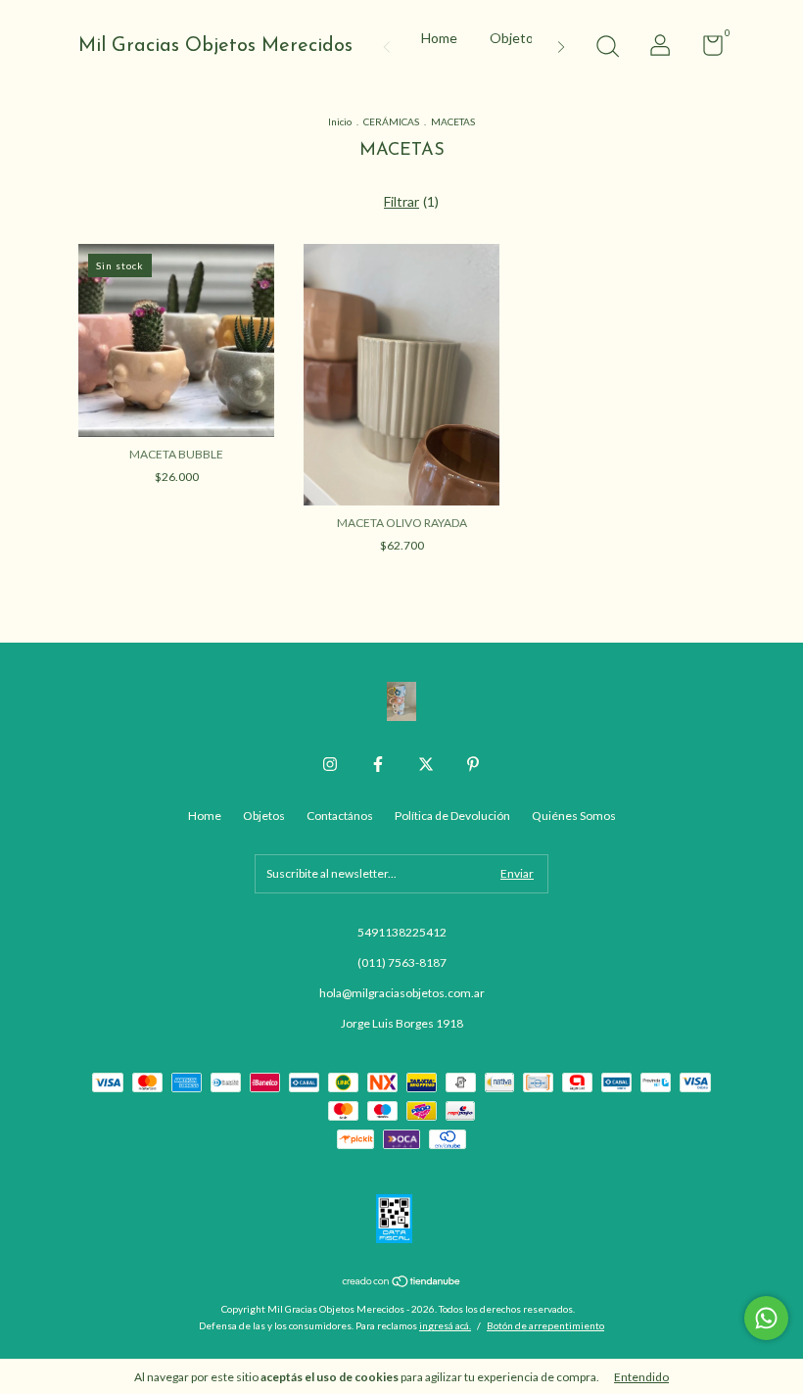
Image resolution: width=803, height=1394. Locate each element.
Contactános (340, 815)
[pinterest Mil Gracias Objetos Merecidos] (473, 764)
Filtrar (401, 201)
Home (439, 37)
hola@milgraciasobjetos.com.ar (402, 992)
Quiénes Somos (574, 815)
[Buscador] (607, 48)
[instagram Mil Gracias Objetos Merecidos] (330, 764)
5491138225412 (402, 932)
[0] (705, 49)
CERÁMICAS (391, 121)
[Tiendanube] (402, 1282)
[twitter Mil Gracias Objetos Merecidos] (426, 764)
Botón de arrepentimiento (545, 1325)
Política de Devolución (452, 815)
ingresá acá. (445, 1325)
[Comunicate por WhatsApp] (766, 1318)
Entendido (641, 1377)
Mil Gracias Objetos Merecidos (215, 46)
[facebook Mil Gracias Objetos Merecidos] (378, 764)
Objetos (515, 37)
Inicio (340, 121)
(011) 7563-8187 (402, 962)
